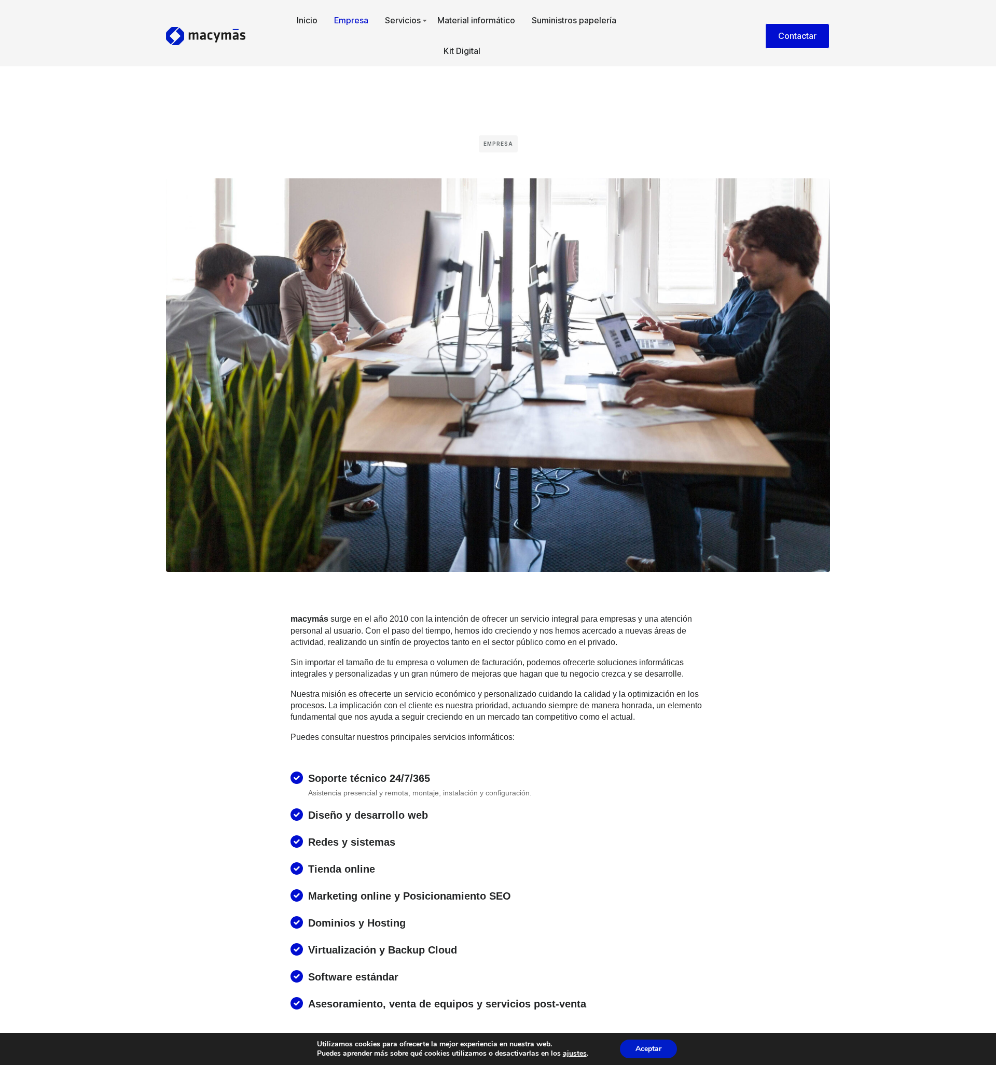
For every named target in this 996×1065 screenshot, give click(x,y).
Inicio (307, 20)
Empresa (351, 20)
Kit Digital (462, 51)
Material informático (476, 20)
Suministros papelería (574, 20)
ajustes (575, 1053)
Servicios (403, 20)
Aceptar (648, 1049)
